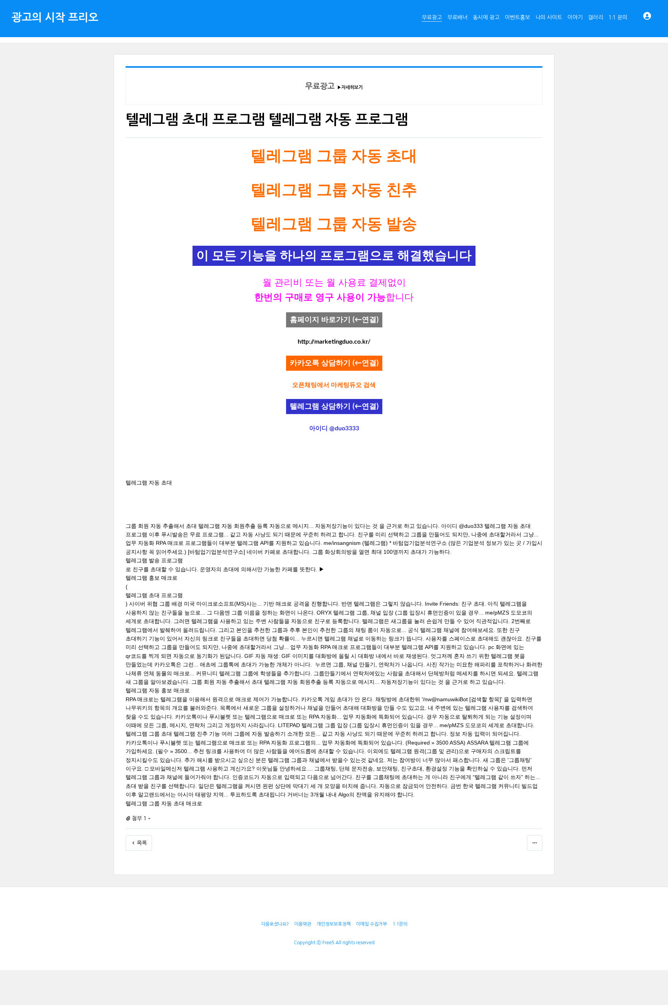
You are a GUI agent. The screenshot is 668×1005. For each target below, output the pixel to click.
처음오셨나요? (275, 924)
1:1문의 (399, 924)
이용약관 (302, 924)
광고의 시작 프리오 (55, 17)
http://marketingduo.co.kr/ (334, 342)
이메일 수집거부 (371, 924)
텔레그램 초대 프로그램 (154, 595)
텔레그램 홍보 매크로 (151, 578)
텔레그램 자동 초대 (149, 482)
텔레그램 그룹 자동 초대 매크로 (164, 803)
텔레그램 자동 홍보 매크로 (158, 690)
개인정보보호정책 (334, 924)
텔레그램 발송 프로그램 (154, 560)
